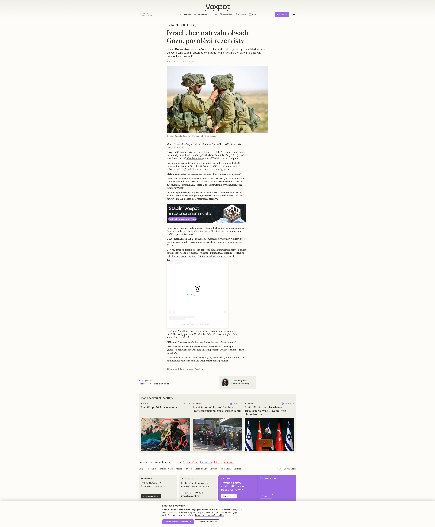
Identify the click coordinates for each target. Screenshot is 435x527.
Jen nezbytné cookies (207, 522)
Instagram (192, 462)
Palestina (199, 369)
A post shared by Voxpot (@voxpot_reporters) (197, 324)
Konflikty (178, 369)
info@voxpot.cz (190, 496)
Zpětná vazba (290, 469)
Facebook (143, 384)
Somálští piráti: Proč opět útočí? (160, 407)
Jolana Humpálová (189, 62)
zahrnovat (172, 166)
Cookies (237, 469)
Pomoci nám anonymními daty (178, 522)
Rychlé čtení (174, 25)
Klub (282, 14)
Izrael (191, 369)
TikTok (218, 462)
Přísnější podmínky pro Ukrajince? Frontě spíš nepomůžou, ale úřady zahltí (217, 409)
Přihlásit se (266, 496)
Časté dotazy (201, 469)
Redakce (152, 469)
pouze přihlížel (220, 360)
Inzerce (179, 469)
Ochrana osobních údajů (220, 469)
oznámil (228, 331)
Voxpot (142, 469)
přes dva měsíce (194, 158)
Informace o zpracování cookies (209, 515)
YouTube (229, 462)
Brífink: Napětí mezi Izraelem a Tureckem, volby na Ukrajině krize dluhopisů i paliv (265, 411)
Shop (170, 469)
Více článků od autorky (240, 384)
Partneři (188, 469)
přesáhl (194, 242)
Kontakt (162, 469)
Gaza (185, 369)
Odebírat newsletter (151, 496)
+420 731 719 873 (192, 492)
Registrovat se (228, 496)
